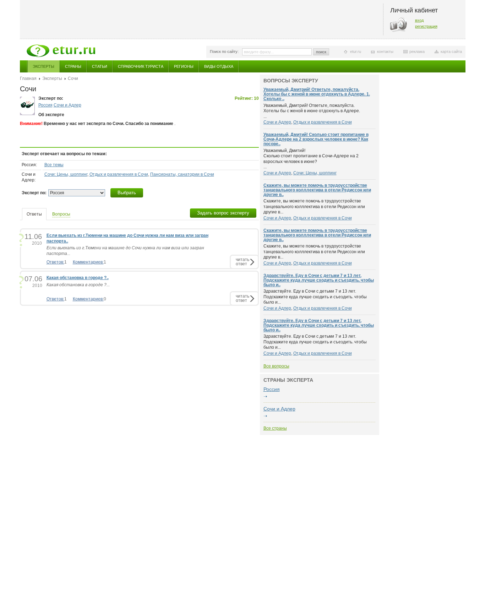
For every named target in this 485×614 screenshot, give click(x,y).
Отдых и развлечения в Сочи (118, 174)
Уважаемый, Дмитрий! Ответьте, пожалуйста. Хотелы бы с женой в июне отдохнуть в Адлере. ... (311, 111)
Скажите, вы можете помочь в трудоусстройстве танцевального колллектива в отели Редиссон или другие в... (314, 206)
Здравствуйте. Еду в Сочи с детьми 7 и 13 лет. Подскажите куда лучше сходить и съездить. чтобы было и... (315, 297)
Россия (45, 105)
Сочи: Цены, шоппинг (65, 174)
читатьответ (242, 261)
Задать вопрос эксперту (223, 213)
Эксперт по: (34, 192)
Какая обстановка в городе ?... (78, 284)
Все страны (275, 428)
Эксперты (43, 66)
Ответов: (55, 262)
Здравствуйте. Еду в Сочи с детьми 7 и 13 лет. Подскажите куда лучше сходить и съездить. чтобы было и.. (318, 280)
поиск (321, 52)
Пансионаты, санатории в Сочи (182, 174)
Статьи (99, 66)
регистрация (426, 26)
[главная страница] (61, 50)
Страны (73, 66)
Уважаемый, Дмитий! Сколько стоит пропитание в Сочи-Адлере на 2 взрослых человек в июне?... (311, 159)
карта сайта (451, 51)
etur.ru (355, 51)
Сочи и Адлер (67, 105)
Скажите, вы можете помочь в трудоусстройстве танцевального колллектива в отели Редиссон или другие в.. (317, 190)
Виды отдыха (218, 66)
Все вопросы (276, 366)
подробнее (265, 396)
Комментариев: (88, 262)
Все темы (54, 164)
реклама (417, 51)
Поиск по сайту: (224, 51)
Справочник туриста (140, 66)
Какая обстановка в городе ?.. (78, 277)
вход (419, 20)
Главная (28, 78)
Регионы (184, 66)
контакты (385, 51)
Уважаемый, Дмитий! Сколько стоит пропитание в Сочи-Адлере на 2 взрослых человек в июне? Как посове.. (316, 139)
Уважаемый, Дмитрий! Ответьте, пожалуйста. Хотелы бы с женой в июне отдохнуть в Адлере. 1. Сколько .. (316, 94)
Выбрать (127, 192)
